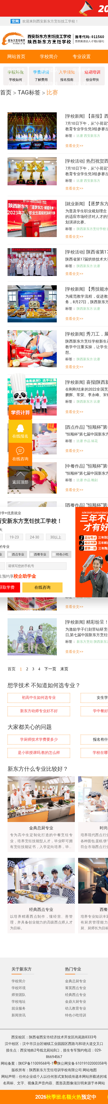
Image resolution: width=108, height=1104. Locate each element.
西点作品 (74, 427)
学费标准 (82, 70)
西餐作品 (74, 505)
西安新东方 (92, 136)
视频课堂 (82, 83)
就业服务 (16, 70)
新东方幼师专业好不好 (39, 711)
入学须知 (16, 83)
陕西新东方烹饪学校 (91, 229)
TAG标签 (29, 92)
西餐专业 (40, 554)
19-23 (14, 537)
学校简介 (49, 56)
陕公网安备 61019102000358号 (82, 1063)
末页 (64, 669)
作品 (87, 441)
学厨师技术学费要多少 (39, 739)
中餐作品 (74, 466)
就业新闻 (74, 203)
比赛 (52, 92)
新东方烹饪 (85, 642)
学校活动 (74, 161)
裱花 (94, 441)
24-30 (34, 537)
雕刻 (94, 480)
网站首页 (16, 56)
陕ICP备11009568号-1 (35, 1063)
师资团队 (49, 70)
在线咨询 (42, 587)
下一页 (50, 669)
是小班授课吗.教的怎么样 (39, 753)
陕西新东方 (85, 266)
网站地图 (90, 1070)
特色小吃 (62, 554)
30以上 (55, 537)
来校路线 (49, 83)
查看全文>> (74, 146)
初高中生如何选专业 (39, 698)
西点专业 (18, 554)
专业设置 (82, 56)
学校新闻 (74, 116)
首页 (6, 92)
